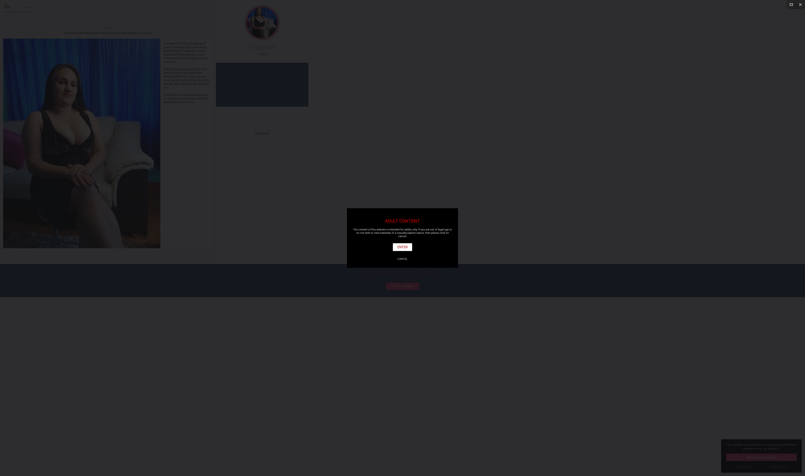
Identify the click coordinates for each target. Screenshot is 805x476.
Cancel (402, 258)
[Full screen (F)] (791, 4)
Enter (402, 247)
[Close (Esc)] (800, 4)
